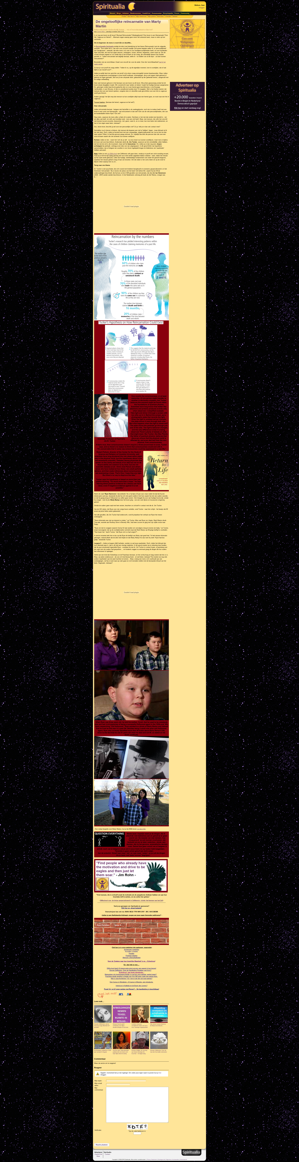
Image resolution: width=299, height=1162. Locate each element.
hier (160, 1073)
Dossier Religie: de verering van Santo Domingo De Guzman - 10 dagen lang (139, 1052)
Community (185, 13)
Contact (107, 1154)
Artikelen (125, 13)
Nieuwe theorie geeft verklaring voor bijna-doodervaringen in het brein (120, 1025)
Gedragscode (161, 1159)
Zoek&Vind (146, 13)
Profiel (124, 16)
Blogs (119, 13)
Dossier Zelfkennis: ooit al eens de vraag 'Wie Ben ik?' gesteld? (102, 1025)
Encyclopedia (168, 13)
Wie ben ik (131, 16)
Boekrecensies (135, 13)
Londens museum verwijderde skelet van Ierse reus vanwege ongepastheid (140, 1025)
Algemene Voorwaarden (172, 1159)
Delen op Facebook (121, 993)
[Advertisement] (187, 65)
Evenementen (157, 13)
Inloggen (202, 8)
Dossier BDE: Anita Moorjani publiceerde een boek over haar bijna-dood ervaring (121, 1052)
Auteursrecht (183, 1159)
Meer (98, 1156)
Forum (176, 13)
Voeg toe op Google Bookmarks (130, 993)
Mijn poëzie (152, 16)
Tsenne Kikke (101, 31)
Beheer (175, 16)
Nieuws (112, 13)
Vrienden (168, 16)
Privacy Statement (152, 1159)
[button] (101, 1144)
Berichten (160, 16)
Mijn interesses (141, 16)
